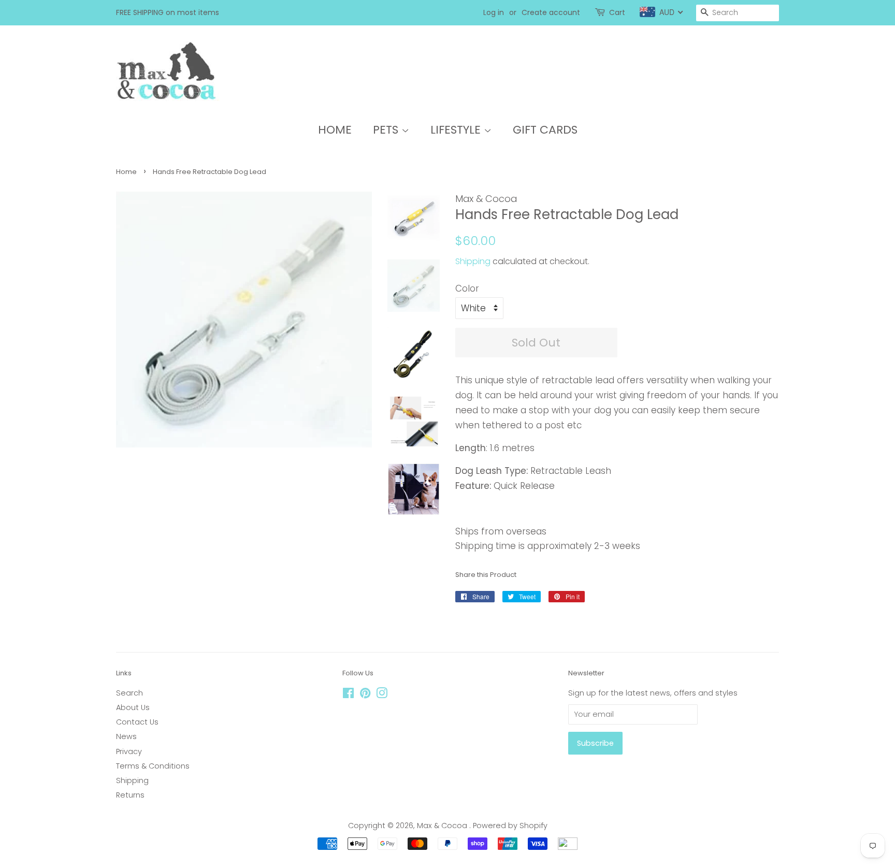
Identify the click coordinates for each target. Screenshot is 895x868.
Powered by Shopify (510, 825)
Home (126, 171)
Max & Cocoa (443, 825)
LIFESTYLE (457, 130)
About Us (133, 707)
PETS (387, 130)
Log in (493, 12)
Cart (617, 12)
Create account (551, 12)
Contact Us (137, 722)
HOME (335, 130)
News (126, 736)
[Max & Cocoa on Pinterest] (365, 695)
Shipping (472, 261)
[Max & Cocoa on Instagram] (381, 695)
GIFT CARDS (545, 130)
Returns (130, 795)
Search (129, 693)
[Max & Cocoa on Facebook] (348, 695)
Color (467, 288)
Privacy (129, 751)
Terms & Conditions (153, 766)
